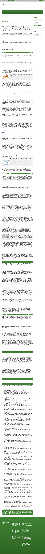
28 (30, 204)
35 (15, 219)
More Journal (23, 545)
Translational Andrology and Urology (26, 539)
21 (6, 168)
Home (2, 15)
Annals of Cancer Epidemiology (16, 523)
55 (21, 307)
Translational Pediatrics (25, 543)
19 (28, 146)
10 (15, 116)
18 (27, 146)
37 (6, 199)
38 (31, 204)
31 (19, 182)
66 (26, 344)
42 (23, 244)
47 (15, 272)
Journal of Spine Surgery (25, 528)
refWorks (35, 31)
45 (15, 280)
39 (22, 206)
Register (13, 0)
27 (5, 186)
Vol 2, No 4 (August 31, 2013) (8, 15)
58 (14, 325)
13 (27, 136)
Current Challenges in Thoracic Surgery (17, 536)
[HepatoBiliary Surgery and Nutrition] (17, 4)
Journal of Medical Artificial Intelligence (27, 525)
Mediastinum (23, 532)
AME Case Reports (14, 519)
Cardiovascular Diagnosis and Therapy (17, 534)
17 (4, 168)
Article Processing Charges (6, 12)
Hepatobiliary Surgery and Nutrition (16, 542)
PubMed (6, 386)
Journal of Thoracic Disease (25, 529)
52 (9, 296)
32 (6, 186)
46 (19, 270)
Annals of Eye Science (15, 526)
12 (10, 125)
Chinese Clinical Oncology (15, 535)
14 (2, 168)
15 (19, 143)
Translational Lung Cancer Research (26, 542)
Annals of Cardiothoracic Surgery (16, 524)
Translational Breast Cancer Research (26, 538)
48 (2, 288)
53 (10, 296)
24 (7, 169)
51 (6, 294)
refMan (34, 30)
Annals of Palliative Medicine (15, 530)
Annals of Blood (14, 521)
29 (18, 182)
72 (27, 344)
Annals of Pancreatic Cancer (15, 531)
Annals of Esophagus (14, 525)
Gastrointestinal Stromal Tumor (16, 539)
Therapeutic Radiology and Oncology (26, 537)
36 (30, 192)
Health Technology (14, 541)
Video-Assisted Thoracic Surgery (26, 544)
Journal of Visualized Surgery (25, 530)
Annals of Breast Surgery (15, 522)
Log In (9, 0)
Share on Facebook (36, 34)
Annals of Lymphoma (14, 529)
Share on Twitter (36, 35)
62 (24, 331)
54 (27, 299)
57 (27, 317)
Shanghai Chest (24, 536)
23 (7, 168)
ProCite (35, 29)
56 (26, 317)
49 (31, 281)
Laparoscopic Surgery (25, 531)
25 (19, 176)
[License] (36, 22)
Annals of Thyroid (14, 532)
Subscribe (41, 0)
